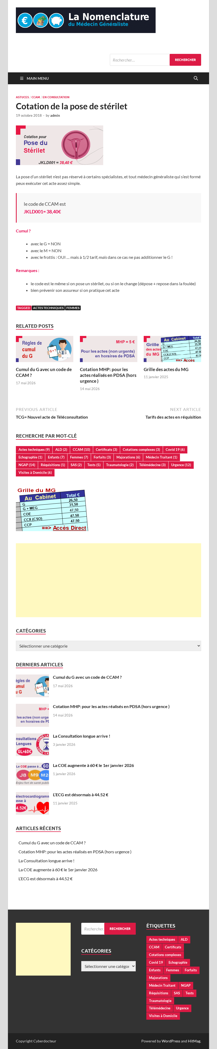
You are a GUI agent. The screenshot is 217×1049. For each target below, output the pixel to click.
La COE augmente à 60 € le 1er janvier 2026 (93, 765)
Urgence (181, 465)
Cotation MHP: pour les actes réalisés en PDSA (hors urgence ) (108, 375)
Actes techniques (48, 308)
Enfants (56, 457)
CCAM (35, 97)
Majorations (128, 457)
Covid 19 (175, 449)
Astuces (22, 97)
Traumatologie (120, 465)
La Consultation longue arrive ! (81, 735)
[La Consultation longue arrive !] (32, 736)
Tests (94, 465)
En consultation (56, 97)
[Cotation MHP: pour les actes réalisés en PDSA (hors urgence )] (108, 350)
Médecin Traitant (161, 457)
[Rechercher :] (155, 60)
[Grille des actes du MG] (172, 350)
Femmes (72, 308)
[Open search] (196, 78)
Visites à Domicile (35, 472)
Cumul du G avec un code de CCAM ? (87, 677)
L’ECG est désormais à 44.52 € (80, 794)
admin (55, 115)
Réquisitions (53, 465)
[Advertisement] (108, 580)
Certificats (106, 449)
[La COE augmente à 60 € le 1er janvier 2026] (32, 765)
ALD (61, 449)
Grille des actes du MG (166, 369)
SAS (76, 465)
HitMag (194, 1041)
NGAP (27, 465)
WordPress (171, 1041)
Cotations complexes (141, 449)
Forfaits (102, 457)
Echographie (30, 457)
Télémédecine (152, 465)
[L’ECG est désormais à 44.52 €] (32, 795)
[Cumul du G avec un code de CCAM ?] (44, 350)
